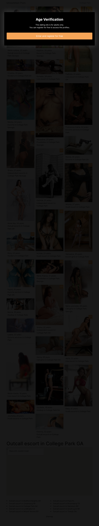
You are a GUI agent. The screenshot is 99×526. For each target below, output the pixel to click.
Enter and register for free (49, 36)
